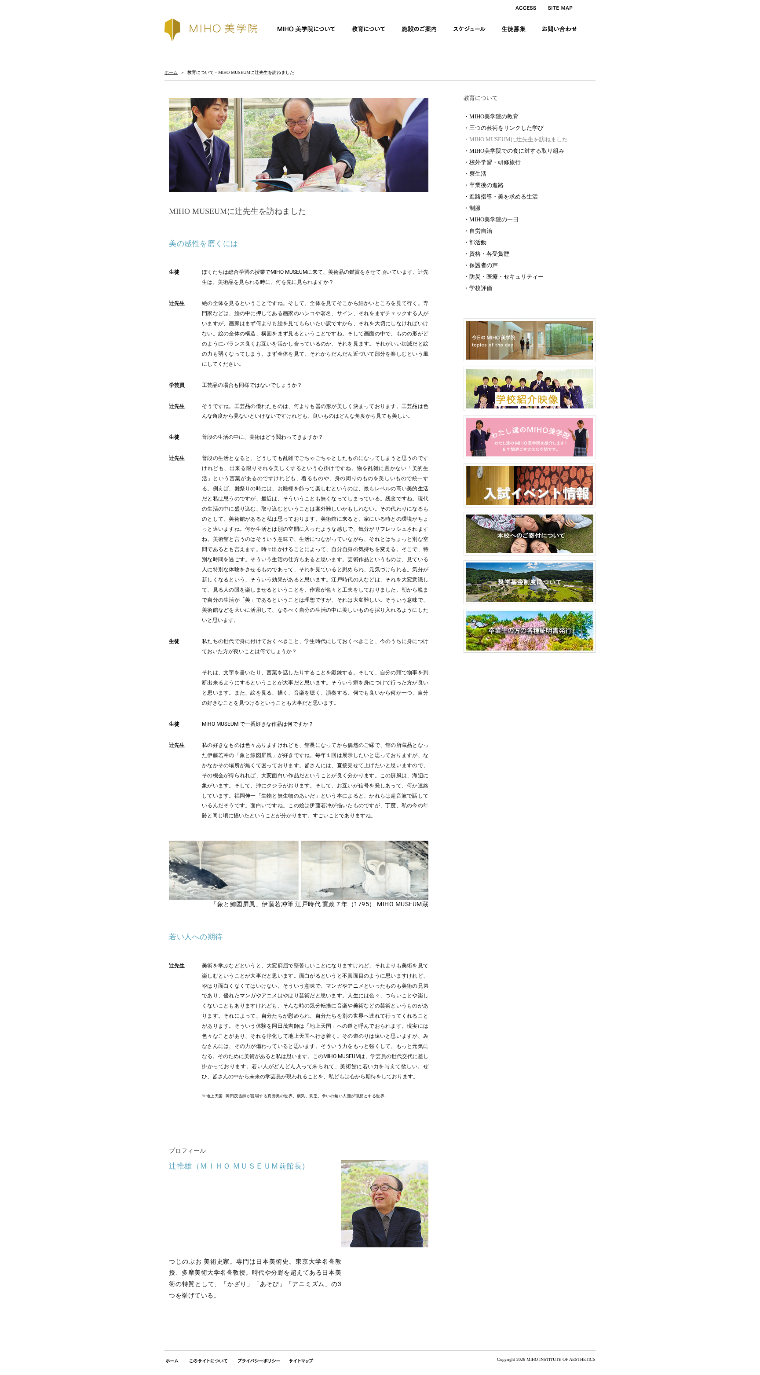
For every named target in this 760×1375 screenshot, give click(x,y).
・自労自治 (478, 231)
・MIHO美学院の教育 (491, 116)
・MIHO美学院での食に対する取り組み (514, 150)
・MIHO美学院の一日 (491, 219)
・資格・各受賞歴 (486, 253)
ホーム (171, 72)
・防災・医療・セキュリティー (504, 276)
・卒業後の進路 (484, 185)
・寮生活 (475, 173)
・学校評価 (478, 288)
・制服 (472, 208)
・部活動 (475, 242)
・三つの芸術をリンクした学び (504, 128)
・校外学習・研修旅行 (492, 162)
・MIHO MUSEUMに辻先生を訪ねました (516, 139)
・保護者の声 (481, 265)
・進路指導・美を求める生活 (501, 196)
